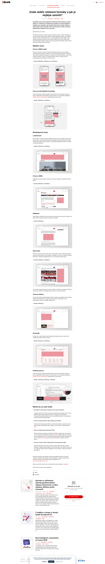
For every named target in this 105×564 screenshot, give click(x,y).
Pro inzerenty (50, 18)
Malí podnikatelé (44, 516)
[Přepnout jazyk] (97, 2)
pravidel (55, 434)
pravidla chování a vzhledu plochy (40, 97)
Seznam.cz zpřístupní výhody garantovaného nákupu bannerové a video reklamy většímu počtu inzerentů (46, 485)
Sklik (62, 18)
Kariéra (28, 559)
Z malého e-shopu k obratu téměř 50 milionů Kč (46, 513)
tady (35, 426)
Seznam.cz (101, 2)
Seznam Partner (57, 18)
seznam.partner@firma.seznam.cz (40, 460)
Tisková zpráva (48, 493)
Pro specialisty (38, 518)
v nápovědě (65, 464)
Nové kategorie (44, 542)
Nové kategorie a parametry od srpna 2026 (47, 539)
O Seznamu (22, 559)
